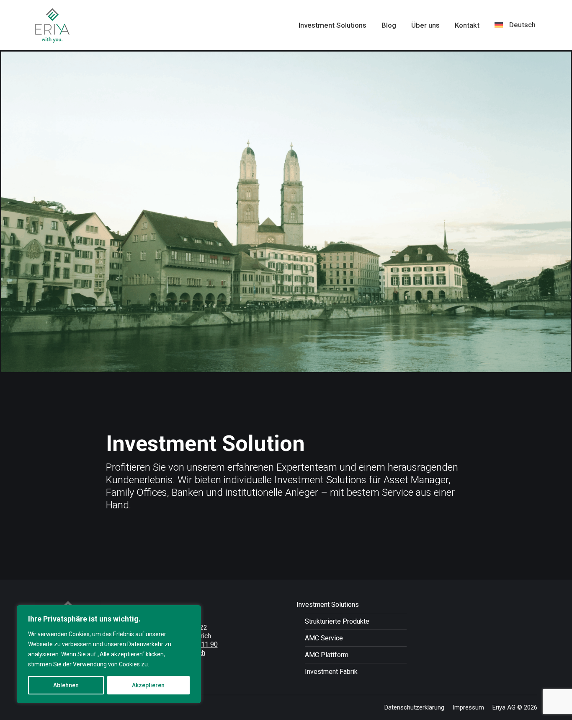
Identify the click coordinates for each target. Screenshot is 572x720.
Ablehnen (66, 685)
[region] (109, 654)
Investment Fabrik (331, 672)
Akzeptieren (148, 685)
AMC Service (324, 638)
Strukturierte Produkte (337, 621)
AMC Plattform (326, 655)
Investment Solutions (327, 605)
